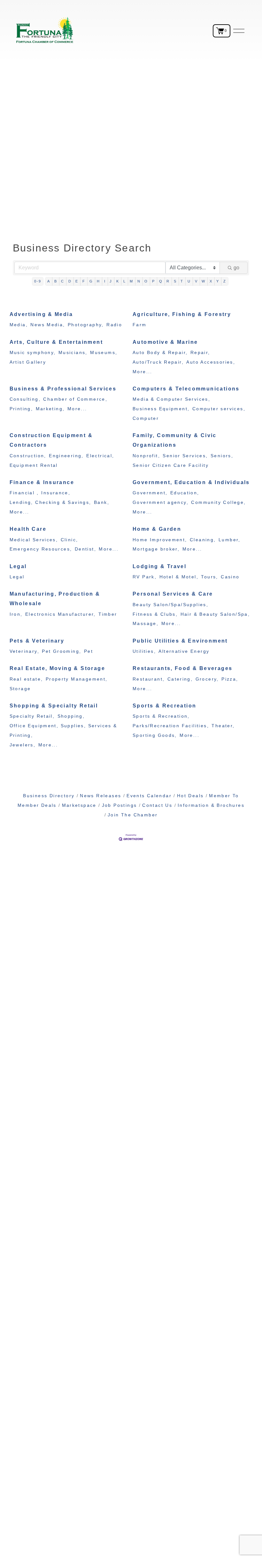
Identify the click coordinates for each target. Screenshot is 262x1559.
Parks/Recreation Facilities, (171, 725)
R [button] (168, 281)
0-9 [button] (38, 281)
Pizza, (229, 679)
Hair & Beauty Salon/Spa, (215, 614)
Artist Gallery (28, 362)
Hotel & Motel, (179, 577)
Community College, (218, 502)
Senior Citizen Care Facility (171, 465)
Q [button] (161, 281)
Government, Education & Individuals (191, 482)
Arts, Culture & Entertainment (56, 342)
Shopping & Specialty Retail (54, 705)
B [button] (55, 281)
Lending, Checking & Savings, (50, 502)
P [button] (153, 281)
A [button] (48, 281)
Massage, (145, 623)
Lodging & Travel (159, 566)
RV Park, (145, 577)
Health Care (28, 529)
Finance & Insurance (42, 482)
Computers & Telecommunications (186, 388)
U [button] (189, 281)
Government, (150, 492)
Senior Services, (185, 455)
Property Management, (77, 679)
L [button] (124, 281)
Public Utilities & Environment (180, 641)
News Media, (47, 324)
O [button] (146, 281)
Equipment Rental (34, 465)
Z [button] (224, 281)
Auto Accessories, (210, 362)
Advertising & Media (41, 314)
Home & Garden (157, 529)
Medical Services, (34, 539)
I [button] (105, 281)
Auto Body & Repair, (160, 352)
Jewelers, (23, 745)
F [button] (83, 281)
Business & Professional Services (63, 388)
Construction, (28, 455)
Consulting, (25, 399)
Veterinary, (24, 651)
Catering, (180, 679)
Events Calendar (149, 795)
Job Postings (119, 805)
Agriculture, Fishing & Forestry (182, 314)
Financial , (24, 492)
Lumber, (230, 539)
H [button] (98, 281)
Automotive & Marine (165, 342)
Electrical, (100, 455)
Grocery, (207, 679)
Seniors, (222, 455)
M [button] (131, 281)
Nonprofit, (146, 455)
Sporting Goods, (155, 735)
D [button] (70, 281)
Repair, (200, 352)
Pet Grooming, (61, 651)
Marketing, (50, 408)
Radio (114, 324)
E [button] (76, 281)
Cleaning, (203, 539)
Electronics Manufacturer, (60, 614)
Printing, (21, 408)
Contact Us (157, 805)
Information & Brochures (211, 805)
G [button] (91, 281)
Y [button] (217, 281)
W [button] (203, 281)
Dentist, (85, 549)
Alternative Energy (183, 651)
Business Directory (48, 795)
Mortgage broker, (156, 549)
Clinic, (69, 539)
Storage (20, 688)
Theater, (223, 725)
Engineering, (66, 455)
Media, (19, 324)
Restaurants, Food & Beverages (182, 668)
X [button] (211, 281)
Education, (184, 492)
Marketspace (79, 805)
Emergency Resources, (41, 549)
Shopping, (71, 716)
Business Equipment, (161, 408)
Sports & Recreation (164, 705)
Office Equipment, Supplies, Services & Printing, (63, 730)
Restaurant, (149, 679)
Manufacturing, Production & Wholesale (55, 598)
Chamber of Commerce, (75, 399)
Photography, (86, 324)
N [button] (139, 281)
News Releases (100, 795)
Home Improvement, (160, 539)
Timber (107, 614)
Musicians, (73, 352)
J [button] (111, 281)
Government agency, (161, 502)
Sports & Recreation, (161, 716)
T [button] (182, 281)
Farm (140, 324)
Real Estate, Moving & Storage (57, 668)
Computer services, (218, 408)
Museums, (103, 352)
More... (142, 371)
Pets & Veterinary (37, 641)
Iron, (16, 614)
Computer (146, 418)
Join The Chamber (133, 815)
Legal (18, 566)
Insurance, (55, 492)
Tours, (209, 577)
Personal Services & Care (173, 594)
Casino (230, 577)
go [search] (236, 267)
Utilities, (144, 651)
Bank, (101, 502)
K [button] (117, 281)
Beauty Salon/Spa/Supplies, (170, 604)
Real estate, (26, 679)
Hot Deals (190, 795)
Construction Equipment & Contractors (51, 440)
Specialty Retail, (32, 716)
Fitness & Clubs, (155, 614)
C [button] (62, 281)
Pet (88, 651)
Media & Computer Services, (171, 399)
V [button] (196, 281)
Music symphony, (33, 352)
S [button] (175, 281)
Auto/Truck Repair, (158, 362)
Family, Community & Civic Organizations (175, 440)
